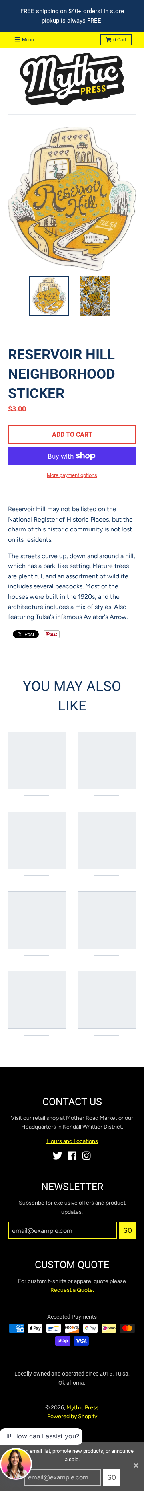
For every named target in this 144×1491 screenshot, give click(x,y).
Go (111, 1477)
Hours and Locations (72, 1141)
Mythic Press (82, 1407)
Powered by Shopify (72, 1416)
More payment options (72, 475)
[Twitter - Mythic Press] (57, 1155)
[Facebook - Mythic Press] (72, 1155)
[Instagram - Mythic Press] (86, 1155)
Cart (119, 40)
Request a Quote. (72, 1290)
